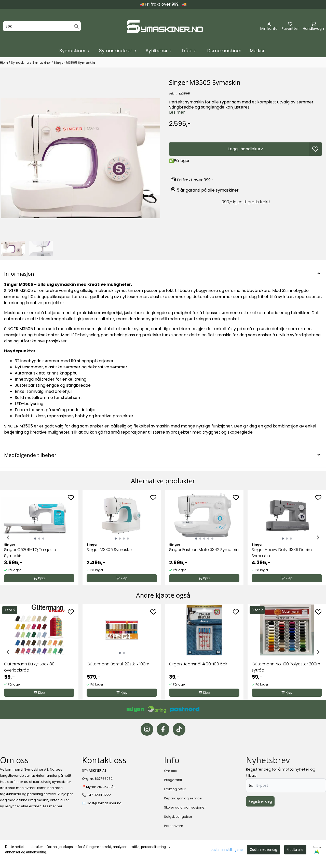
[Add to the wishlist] (71, 497)
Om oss (170, 771)
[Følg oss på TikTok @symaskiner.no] (179, 729)
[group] (39, 537)
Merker (257, 51)
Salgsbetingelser (178, 816)
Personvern (173, 826)
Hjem (4, 62)
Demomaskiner (224, 51)
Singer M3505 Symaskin (74, 62)
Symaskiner (20, 62)
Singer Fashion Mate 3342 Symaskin (204, 550)
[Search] (76, 26)
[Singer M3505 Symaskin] (80, 158)
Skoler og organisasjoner (185, 807)
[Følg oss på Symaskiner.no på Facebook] (163, 729)
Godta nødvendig (263, 850)
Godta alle (295, 850)
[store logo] (164, 26)
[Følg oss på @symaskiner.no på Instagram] (147, 729)
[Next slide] (318, 537)
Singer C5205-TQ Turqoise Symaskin (30, 553)
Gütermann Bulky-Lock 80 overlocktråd (29, 667)
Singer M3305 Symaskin (109, 550)
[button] (315, 149)
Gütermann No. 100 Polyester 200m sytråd (286, 667)
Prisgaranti (173, 780)
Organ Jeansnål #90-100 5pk (198, 664)
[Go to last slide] (8, 537)
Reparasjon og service (183, 798)
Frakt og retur (175, 789)
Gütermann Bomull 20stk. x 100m (118, 664)
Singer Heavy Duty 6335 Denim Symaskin (282, 553)
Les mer (177, 112)
